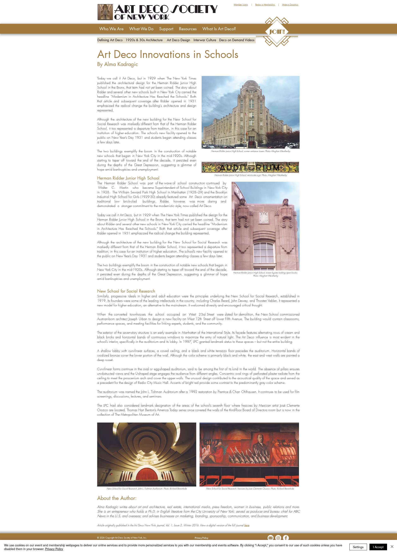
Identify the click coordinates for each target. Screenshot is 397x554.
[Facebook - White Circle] (286, 538)
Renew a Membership (265, 4)
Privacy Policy (54, 549)
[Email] (271, 538)
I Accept (378, 547)
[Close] (392, 547)
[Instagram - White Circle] (278, 538)
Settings (358, 547)
